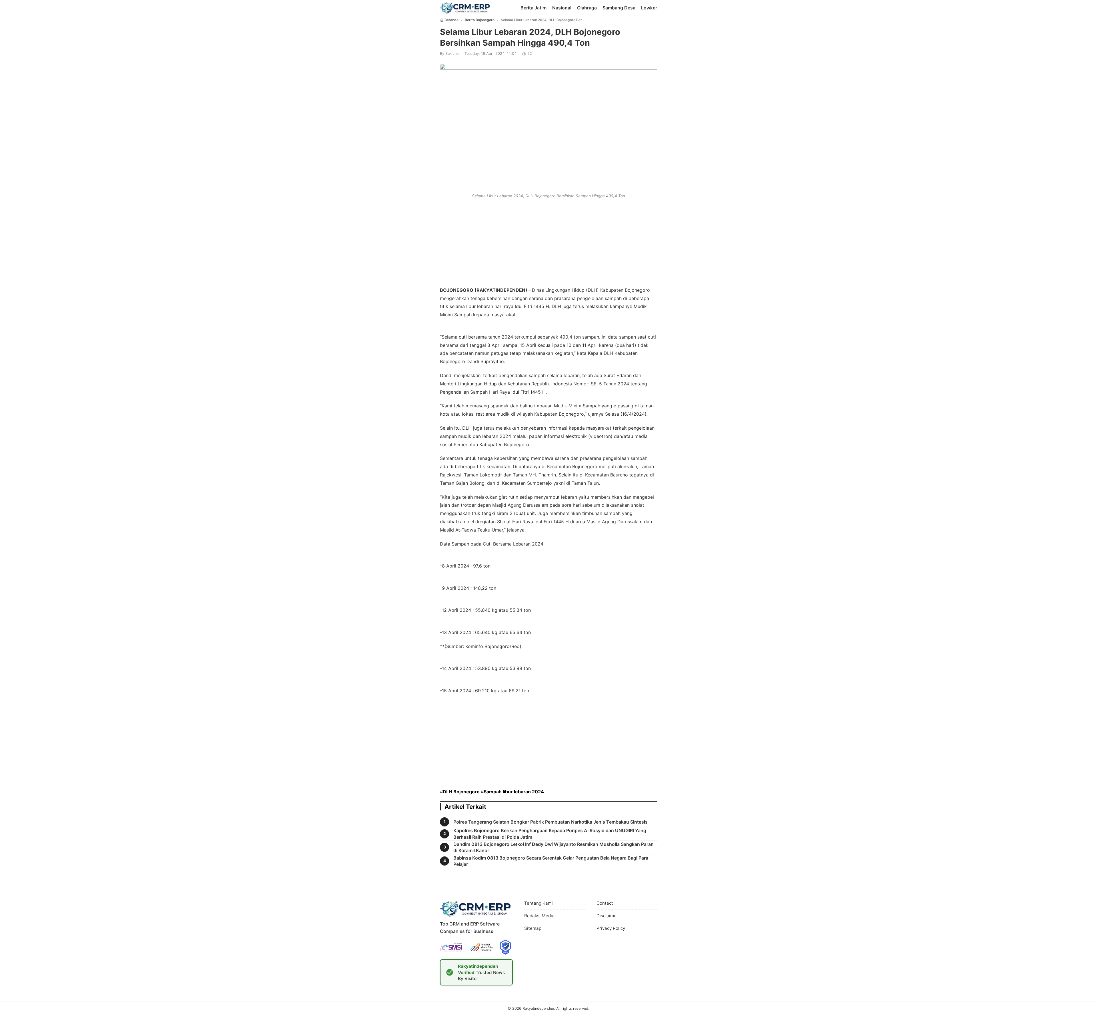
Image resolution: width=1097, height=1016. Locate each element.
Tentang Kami (538, 903)
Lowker (649, 8)
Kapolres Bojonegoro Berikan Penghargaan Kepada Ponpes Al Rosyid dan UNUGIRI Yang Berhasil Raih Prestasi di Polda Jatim (549, 834)
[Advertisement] (548, 241)
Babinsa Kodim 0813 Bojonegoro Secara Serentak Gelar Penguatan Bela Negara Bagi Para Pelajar (550, 861)
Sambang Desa (618, 8)
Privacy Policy (610, 928)
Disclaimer (607, 915)
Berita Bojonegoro (480, 20)
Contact (604, 903)
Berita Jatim (534, 8)
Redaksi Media (539, 915)
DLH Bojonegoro (461, 791)
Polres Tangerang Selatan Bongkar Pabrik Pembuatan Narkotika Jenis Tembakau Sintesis (550, 822)
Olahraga (587, 8)
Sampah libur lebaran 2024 (514, 791)
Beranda (452, 20)
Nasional (561, 8)
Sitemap (532, 928)
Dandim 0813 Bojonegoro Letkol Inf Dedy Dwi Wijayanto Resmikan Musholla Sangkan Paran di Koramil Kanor (553, 847)
